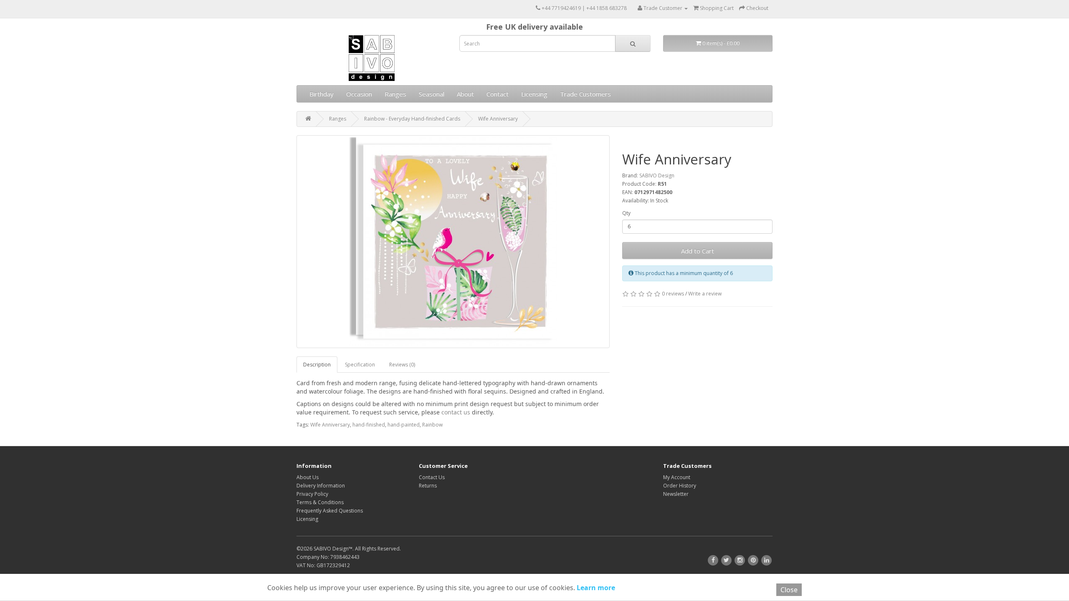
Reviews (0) (402, 364)
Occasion (359, 94)
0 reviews (673, 293)
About (465, 94)
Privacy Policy (312, 493)
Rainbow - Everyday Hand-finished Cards (412, 118)
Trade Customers (585, 94)
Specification (360, 364)
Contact (497, 94)
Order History (679, 485)
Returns (428, 485)
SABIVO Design (656, 175)
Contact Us (432, 477)
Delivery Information (320, 485)
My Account (676, 477)
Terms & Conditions (320, 502)
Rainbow (432, 424)
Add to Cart (697, 251)
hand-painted (404, 424)
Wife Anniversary (498, 118)
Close (789, 589)
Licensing (534, 94)
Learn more (595, 587)
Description (317, 364)
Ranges (395, 94)
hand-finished (368, 424)
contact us (455, 412)
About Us (307, 477)
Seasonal (431, 94)
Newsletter (676, 493)
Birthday (321, 94)
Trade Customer (663, 8)
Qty (626, 213)
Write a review (705, 293)
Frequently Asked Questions (329, 510)
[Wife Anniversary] (453, 241)
